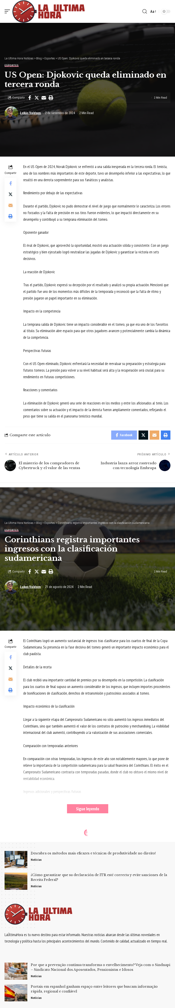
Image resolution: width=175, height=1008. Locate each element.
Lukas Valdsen (30, 113)
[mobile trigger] (8, 11)
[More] (58, 911)
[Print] (51, 97)
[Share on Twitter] (36, 97)
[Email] (44, 97)
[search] (144, 11)
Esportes (12, 65)
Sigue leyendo (87, 808)
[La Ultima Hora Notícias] (48, 11)
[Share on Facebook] (29, 97)
